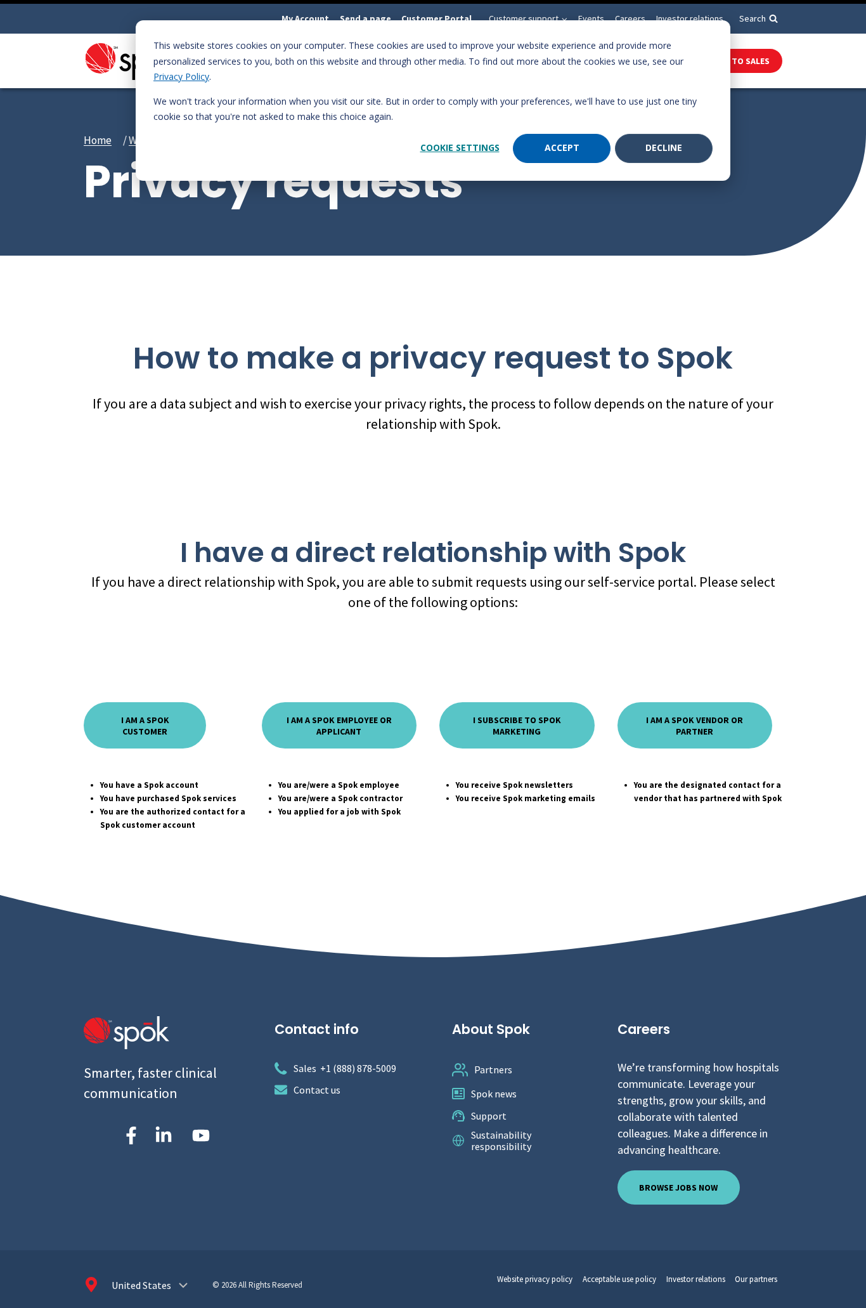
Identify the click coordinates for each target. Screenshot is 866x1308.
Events (591, 18)
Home (98, 140)
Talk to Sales (739, 61)
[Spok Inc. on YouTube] (201, 1135)
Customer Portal (436, 18)
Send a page (365, 18)
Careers (630, 18)
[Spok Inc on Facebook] (128, 1135)
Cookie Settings (460, 147)
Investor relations (689, 18)
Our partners (756, 1279)
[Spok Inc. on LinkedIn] (163, 1135)
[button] (563, 18)
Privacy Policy (181, 76)
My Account (305, 18)
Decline (663, 147)
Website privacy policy (534, 1279)
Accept (562, 147)
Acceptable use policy (619, 1279)
